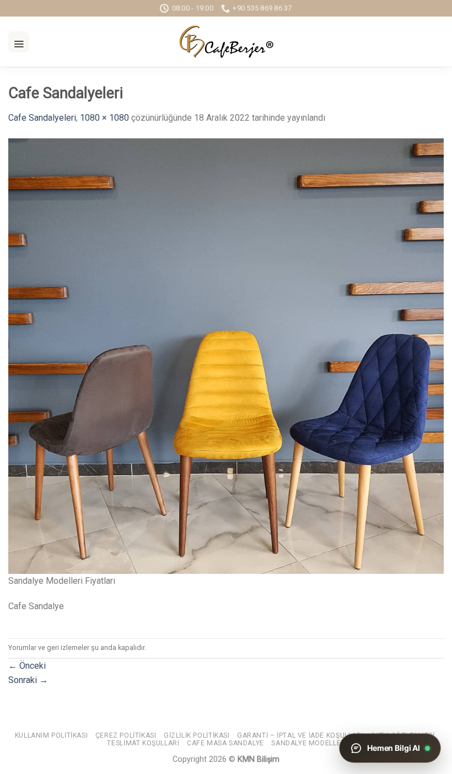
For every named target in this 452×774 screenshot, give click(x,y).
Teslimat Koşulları (143, 743)
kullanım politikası (51, 735)
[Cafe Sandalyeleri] (226, 355)
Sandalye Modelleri (309, 743)
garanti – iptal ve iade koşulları (300, 735)
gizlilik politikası (197, 735)
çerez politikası (126, 735)
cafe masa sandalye (225, 743)
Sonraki (28, 680)
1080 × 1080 (104, 117)
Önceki (27, 665)
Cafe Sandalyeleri (42, 117)
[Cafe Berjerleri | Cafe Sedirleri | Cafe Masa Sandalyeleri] (226, 41)
